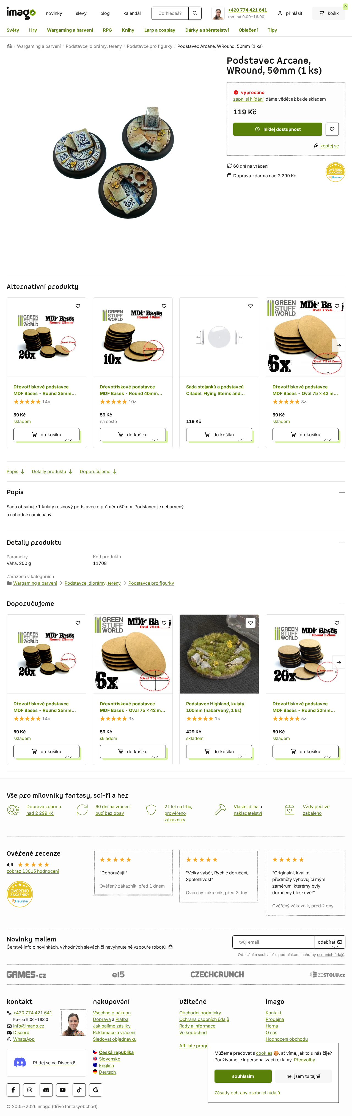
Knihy (128, 30)
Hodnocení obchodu (287, 1039)
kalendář (132, 13)
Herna (272, 1025)
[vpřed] (338, 345)
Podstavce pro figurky (149, 46)
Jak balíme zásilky (112, 1025)
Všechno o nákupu (112, 1012)
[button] (176, 286)
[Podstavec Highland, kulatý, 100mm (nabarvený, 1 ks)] (219, 690)
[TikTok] (79, 1089)
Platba (122, 1019)
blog (105, 13)
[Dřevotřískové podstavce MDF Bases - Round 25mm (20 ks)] (46, 373)
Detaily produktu (49, 471)
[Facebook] (13, 1089)
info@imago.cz (28, 1025)
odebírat (326, 942)
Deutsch (107, 1071)
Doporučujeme (95, 471)
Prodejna (275, 1019)
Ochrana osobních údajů (204, 1019)
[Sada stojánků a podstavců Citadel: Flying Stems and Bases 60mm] (219, 373)
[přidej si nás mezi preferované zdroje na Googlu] (95, 1089)
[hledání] (195, 13)
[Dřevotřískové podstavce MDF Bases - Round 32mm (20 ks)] (305, 690)
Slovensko (109, 1058)
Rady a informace (197, 1025)
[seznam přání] (332, 129)
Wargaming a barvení (70, 30)
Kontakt (273, 1012)
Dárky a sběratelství (207, 30)
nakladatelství (248, 813)
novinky (54, 13)
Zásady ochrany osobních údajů (247, 1092)
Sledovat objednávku (114, 1039)
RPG (107, 30)
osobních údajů (330, 954)
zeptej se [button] (329, 145)
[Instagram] (29, 1089)
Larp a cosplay (159, 30)
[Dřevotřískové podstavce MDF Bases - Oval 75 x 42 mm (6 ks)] (305, 373)
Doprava (102, 1019)
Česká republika (116, 1052)
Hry (33, 30)
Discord (21, 1032)
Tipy (272, 30)
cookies (264, 1053)
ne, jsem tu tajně (303, 1076)
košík (336, 11)
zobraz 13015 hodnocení (33, 871)
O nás (271, 1032)
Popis (12, 471)
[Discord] (46, 1089)
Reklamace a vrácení (114, 1032)
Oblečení (248, 30)
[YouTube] (62, 1089)
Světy (13, 30)
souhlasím (243, 1076)
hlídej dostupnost (282, 129)
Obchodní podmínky (200, 1012)
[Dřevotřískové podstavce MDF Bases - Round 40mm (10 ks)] (132, 373)
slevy (81, 13)
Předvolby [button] (304, 1059)
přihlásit (294, 13)
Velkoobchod (193, 1032)
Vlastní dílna (246, 806)
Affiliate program (196, 1045)
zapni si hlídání (248, 99)
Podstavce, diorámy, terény (94, 46)
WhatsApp (24, 1039)
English (106, 1065)
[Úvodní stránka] (9, 46)
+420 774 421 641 (247, 10)
